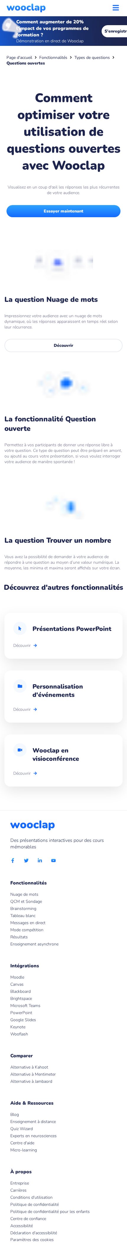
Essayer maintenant (63, 211)
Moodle (17, 977)
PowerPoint (21, 1013)
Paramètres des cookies (32, 1240)
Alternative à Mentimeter (33, 1074)
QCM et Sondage (26, 901)
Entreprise (19, 1183)
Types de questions (92, 57)
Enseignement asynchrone (34, 944)
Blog (14, 1114)
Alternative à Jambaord (31, 1081)
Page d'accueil (19, 57)
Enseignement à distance (33, 1121)
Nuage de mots (24, 894)
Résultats (19, 937)
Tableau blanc (22, 916)
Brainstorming (23, 908)
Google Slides (23, 1020)
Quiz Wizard (21, 1129)
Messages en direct (27, 923)
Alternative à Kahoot (29, 1067)
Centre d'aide (22, 1143)
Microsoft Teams (25, 1005)
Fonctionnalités (53, 57)
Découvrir (63, 345)
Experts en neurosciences (33, 1136)
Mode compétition (26, 930)
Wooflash (19, 1034)
